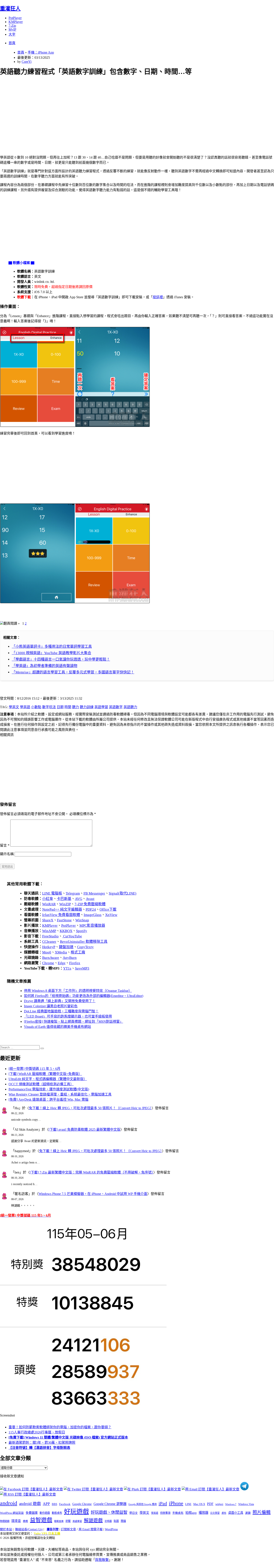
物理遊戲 (4, 1521)
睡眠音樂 (59, 1521)
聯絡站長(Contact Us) (29, 1529)
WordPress (111, 1529)
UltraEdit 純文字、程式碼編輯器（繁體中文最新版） (48, 1079)
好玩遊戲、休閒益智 (109, 1512)
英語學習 (101, 707)
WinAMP (49, 931)
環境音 (16, 1521)
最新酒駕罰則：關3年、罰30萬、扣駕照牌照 (42, 1442)
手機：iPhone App (41, 52)
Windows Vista (246, 1504)
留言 (4, 845)
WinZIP (65, 904)
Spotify (81, 931)
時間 (67, 707)
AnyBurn (70, 958)
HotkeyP (48, 947)
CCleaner (49, 942)
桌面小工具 (235, 1512)
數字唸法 (49, 707)
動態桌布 (57, 1512)
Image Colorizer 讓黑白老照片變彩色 (50, 1006)
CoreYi (26, 61)
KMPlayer (16, 22)
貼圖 (116, 1521)
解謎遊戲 (93, 1520)
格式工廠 (78, 952)
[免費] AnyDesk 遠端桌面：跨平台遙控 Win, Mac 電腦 (48, 1099)
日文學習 (215, 1513)
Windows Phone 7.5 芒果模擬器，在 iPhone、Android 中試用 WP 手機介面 (93, 1194)
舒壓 (68, 1521)
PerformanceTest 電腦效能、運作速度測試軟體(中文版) (49, 1089)
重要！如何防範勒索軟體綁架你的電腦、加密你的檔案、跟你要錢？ (60, 1427)
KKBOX (66, 931)
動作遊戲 (45, 1512)
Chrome (48, 963)
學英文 (14, 707)
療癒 (25, 1521)
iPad (163, 1503)
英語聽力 (130, 707)
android (8, 1503)
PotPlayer (15, 18)
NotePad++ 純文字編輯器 (62, 909)
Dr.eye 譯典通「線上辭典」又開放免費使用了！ (59, 1001)
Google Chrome (82, 1504)
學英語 (25, 707)
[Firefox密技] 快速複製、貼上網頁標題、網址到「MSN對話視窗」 (73, 1021)
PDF (210, 1504)
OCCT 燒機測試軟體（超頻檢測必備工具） (41, 1084)
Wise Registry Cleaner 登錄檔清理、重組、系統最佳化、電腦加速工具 (60, 1094)
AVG (78, 899)
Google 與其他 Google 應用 (142, 1504)
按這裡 (158, 297)
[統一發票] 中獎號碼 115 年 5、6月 (34, 1068)
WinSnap (82, 920)
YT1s (67, 968)
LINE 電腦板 (52, 893)
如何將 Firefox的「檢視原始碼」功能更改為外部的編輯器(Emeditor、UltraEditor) (83, 996)
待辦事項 (165, 1512)
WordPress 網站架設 (12, 1512)
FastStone (64, 920)
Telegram (73, 893)
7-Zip (12, 25)
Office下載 (108, 909)
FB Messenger (94, 893)
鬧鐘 (123, 1521)
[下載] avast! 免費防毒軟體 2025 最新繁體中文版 (84, 1129)
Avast (90, 899)
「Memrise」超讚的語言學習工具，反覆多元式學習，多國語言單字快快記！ (73, 672)
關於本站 (6, 1529)
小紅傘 (47, 899)
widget (219, 1504)
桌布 (224, 1513)
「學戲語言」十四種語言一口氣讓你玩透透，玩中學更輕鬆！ (61, 659)
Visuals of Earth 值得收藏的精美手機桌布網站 (57, 1026)
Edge (62, 963)
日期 (60, 707)
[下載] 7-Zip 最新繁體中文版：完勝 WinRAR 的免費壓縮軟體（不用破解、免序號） (91, 1172)
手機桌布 (177, 1512)
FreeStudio (50, 936)
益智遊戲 (41, 1520)
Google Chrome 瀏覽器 (110, 1504)
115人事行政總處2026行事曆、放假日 (37, 1432)
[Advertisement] (128, 111)
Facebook (64, 1504)
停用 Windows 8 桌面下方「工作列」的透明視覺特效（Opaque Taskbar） (78, 990)
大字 (12, 34)
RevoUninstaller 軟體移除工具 (83, 942)
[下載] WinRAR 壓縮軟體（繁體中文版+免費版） (45, 1074)
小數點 (36, 707)
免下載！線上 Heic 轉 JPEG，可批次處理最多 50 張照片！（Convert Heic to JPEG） (90, 1108)
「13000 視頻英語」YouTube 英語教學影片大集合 (51, 653)
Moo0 (46, 952)
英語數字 (116, 707)
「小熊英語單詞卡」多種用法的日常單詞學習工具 (52, 647)
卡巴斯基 (64, 899)
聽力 (75, 707)
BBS (54, 1504)
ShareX (47, 920)
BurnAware (50, 958)
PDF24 (91, 909)
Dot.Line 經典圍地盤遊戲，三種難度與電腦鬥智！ (61, 1011)
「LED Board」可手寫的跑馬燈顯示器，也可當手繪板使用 (68, 1016)
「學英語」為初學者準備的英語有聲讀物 (44, 666)
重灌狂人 (10, 8)
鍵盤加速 (66, 947)
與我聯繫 (102, 1560)
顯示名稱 (7, 854)
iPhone (176, 1503)
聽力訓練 (87, 707)
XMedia (61, 952)
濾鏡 (248, 1512)
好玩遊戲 (76, 1511)
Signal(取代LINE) (122, 893)
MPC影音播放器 (92, 925)
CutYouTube (72, 936)
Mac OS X (199, 1504)
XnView (111, 915)
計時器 (108, 1521)
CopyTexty (85, 947)
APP (46, 1504)
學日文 (133, 1512)
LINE (188, 1504)
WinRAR (49, 904)
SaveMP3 (82, 968)
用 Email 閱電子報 (91, 1529)
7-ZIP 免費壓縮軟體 (90, 904)
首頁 (12, 43)
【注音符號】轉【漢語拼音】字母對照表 (39, 1448)
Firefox (74, 963)
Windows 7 (230, 1504)
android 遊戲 (30, 1503)
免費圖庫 (32, 1512)
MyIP (12, 29)
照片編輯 (262, 1512)
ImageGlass (92, 915)
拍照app (191, 1512)
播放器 (203, 1512)
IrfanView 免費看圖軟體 (61, 915)
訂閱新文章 (68, 1529)
